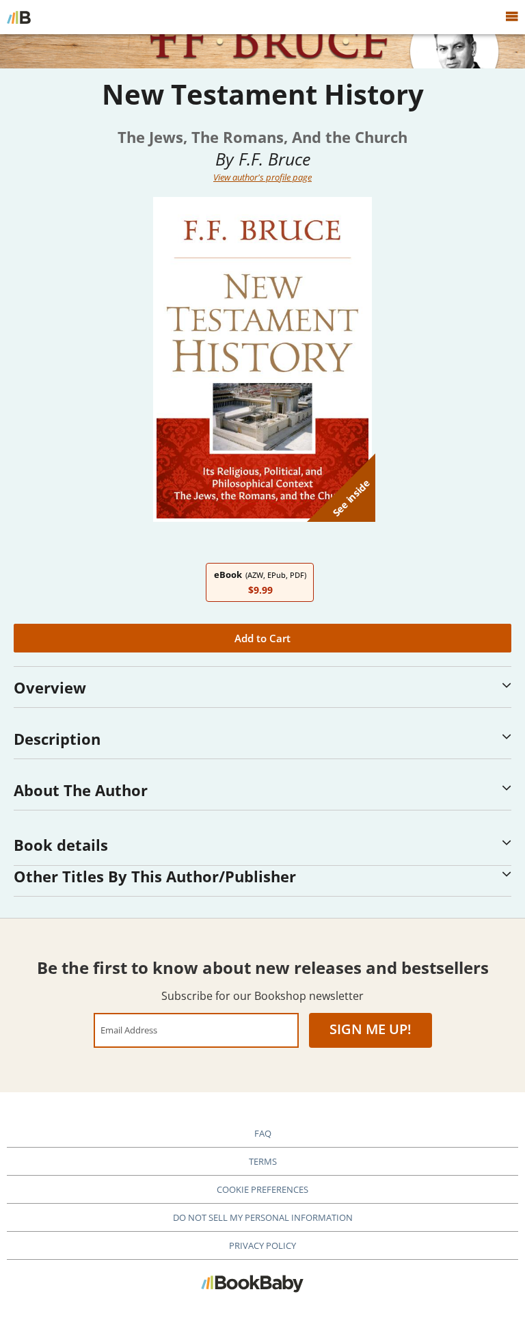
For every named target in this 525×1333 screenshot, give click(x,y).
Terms (263, 1161)
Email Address (128, 1029)
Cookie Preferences (262, 1189)
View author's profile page (262, 177)
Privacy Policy (262, 1245)
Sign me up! (370, 1029)
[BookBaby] (19, 17)
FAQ (262, 1133)
